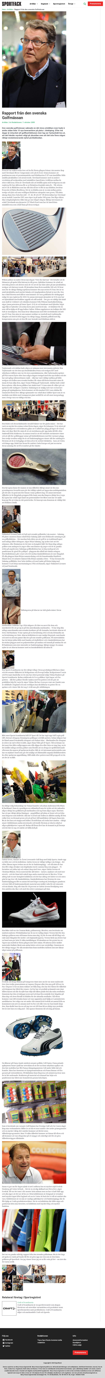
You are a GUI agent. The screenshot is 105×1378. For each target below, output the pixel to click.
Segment (44, 4)
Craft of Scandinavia (25, 1302)
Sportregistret (59, 4)
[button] (37, 3)
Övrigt (70, 4)
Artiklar (33, 4)
